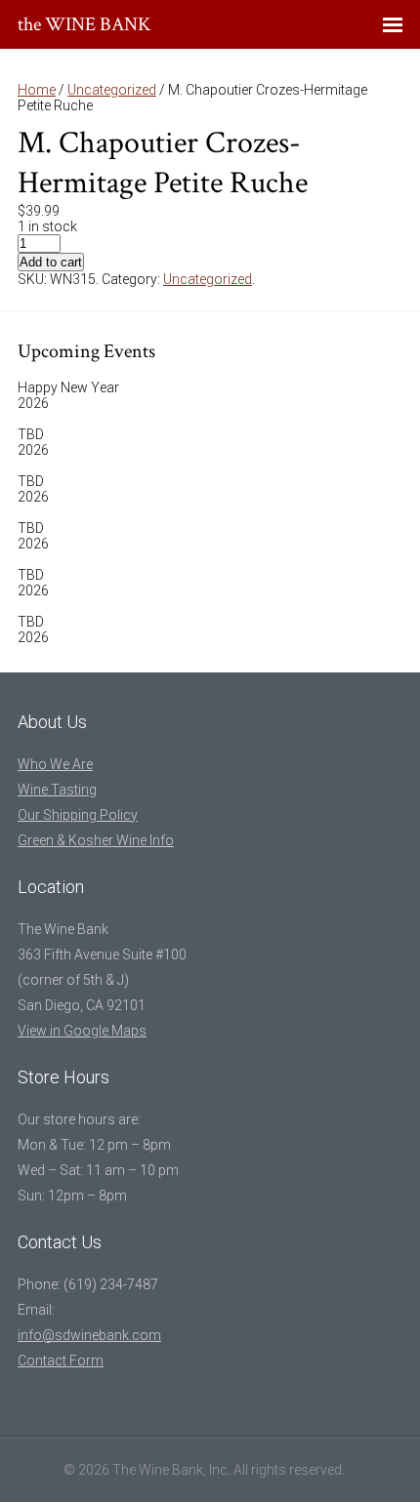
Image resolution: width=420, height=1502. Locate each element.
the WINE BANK (84, 24)
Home (37, 90)
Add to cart (51, 262)
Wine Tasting (57, 789)
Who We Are (55, 764)
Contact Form (61, 1360)
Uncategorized (111, 90)
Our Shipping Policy (78, 815)
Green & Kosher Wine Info (96, 840)
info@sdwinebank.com (89, 1335)
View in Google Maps (82, 1030)
